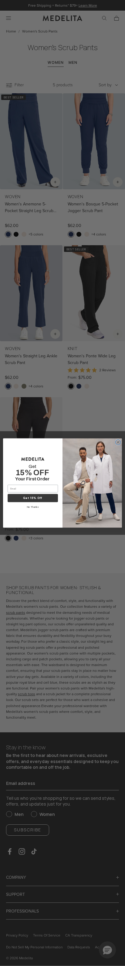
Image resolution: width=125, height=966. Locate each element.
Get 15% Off (32, 498)
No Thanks (33, 507)
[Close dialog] (118, 442)
